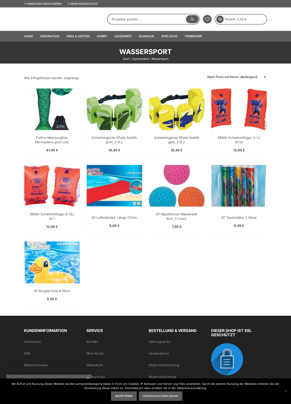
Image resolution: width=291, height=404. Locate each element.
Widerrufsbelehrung (164, 365)
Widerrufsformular (162, 377)
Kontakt (92, 342)
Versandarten (159, 353)
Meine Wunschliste (84, 3)
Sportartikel (140, 59)
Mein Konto (95, 353)
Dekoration (49, 36)
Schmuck (146, 36)
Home (28, 36)
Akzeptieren (124, 396)
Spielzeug (169, 36)
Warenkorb (94, 365)
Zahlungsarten (160, 342)
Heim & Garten (77, 36)
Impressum (32, 342)
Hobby (102, 36)
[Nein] (286, 391)
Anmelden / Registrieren (44, 3)
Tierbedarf (193, 36)
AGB (27, 353)
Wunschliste (95, 377)
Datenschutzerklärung (160, 396)
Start (126, 59)
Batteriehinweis (36, 365)
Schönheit (123, 36)
